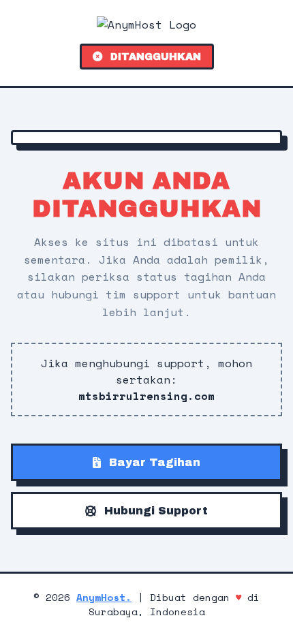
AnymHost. (104, 597)
